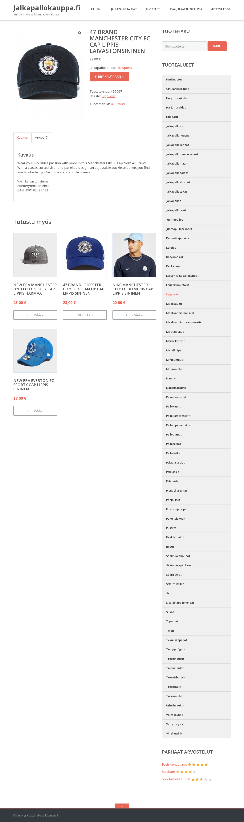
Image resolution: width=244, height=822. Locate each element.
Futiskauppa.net (174, 764)
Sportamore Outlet (176, 779)
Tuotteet (152, 9)
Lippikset (109, 96)
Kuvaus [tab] (22, 137)
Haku (217, 46)
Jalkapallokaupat (124, 9)
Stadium (168, 771)
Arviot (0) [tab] (41, 137)
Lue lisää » (35, 315)
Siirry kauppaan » (109, 77)
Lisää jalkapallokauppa (185, 9)
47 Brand (118, 104)
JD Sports (125, 67)
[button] (80, 33)
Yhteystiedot (221, 9)
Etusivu (96, 9)
